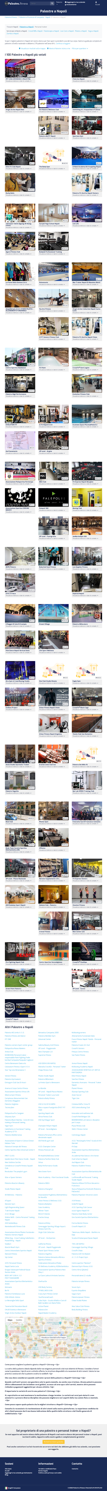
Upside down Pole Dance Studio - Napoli (20, 1159)
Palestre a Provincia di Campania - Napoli (34, 17)
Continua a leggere (63, 43)
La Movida (42, 1088)
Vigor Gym (9, 1126)
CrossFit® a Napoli (35, 31)
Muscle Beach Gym (12, 1247)
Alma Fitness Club (45, 1117)
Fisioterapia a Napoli (51, 31)
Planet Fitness (77, 1088)
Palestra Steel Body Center (82, 1214)
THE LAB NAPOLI (78, 1244)
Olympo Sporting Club (80, 1092)
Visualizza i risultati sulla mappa (32, 48)
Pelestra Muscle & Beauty (14, 1183)
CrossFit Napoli (12, 1019)
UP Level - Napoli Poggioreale (49, 1247)
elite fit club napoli (13, 167)
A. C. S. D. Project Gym (80, 1257)
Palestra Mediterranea (13, 1135)
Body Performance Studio (48, 1166)
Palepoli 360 (43, 508)
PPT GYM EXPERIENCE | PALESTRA (18, 79)
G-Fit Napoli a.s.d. (46, 425)
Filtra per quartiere (79, 48)
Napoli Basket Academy (47, 1313)
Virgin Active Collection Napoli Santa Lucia (86, 310)
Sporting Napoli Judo (46, 1113)
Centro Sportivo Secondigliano (50, 962)
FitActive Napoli (79, 79)
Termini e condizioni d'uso (47, 1469)
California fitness (44, 1244)
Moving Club (77, 508)
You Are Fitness (45, 309)
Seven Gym (76, 1287)
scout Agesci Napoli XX (80, 1211)
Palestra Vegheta (11, 1104)
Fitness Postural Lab (46, 1150)
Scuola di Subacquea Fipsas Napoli (85, 1238)
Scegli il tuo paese (13, 1488)
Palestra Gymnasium (13, 1079)
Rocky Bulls (10, 193)
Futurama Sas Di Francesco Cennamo (86, 822)
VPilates (42, 848)
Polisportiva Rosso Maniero (15, 1048)
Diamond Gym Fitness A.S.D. (82, 1266)
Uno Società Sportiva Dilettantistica (85, 1217)
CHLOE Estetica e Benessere (15, 1310)
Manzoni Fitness (11, 1254)
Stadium (8, 1244)
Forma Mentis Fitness (80, 1223)
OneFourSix (42, 1281)
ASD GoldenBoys (11, 1223)
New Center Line (79, 932)
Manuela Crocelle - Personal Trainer (52, 1067)
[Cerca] (52, 3)
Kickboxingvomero (79, 1033)
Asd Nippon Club (78, 1162)
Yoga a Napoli (93, 31)
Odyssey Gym (10, 1117)
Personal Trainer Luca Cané (48, 1095)
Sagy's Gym (76, 1294)
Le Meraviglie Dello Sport (14, 1300)
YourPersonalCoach (45, 1297)
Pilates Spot (43, 822)
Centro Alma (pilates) (80, 1270)
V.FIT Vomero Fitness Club (49, 337)
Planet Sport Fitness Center (48, 1251)
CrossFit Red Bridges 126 (81, 1117)
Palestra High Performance (16, 394)
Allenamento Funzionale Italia (83, 1036)
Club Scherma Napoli (80, 1159)
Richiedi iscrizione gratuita (53, 1442)
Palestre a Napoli (27, 27)
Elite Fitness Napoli (79, 1076)
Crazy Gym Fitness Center (48, 1294)
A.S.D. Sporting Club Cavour (82, 1207)
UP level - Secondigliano (47, 1129)
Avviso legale (43, 1471)
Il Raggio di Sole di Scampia (16, 624)
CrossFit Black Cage (81, 708)
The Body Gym (44, 167)
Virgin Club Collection (46, 1232)
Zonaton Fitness (79, 905)
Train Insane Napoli (12, 1211)
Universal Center (44, 1039)
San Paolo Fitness (78, 1055)
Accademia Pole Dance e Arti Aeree (85, 1156)
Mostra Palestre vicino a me (59, 48)
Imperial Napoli (78, 594)
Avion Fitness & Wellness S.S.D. (50, 1201)
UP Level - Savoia (79, 989)
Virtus (40, 1162)
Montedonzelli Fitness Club (15, 1226)
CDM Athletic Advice (12, 1297)
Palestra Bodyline (45, 1204)
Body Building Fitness (80, 1310)
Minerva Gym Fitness (13, 1095)
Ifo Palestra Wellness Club (49, 110)
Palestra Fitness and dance (15, 1036)
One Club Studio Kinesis (48, 681)
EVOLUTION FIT (11, 425)
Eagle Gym (77, 681)
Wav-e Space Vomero (13, 1177)
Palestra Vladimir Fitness (81, 1166)
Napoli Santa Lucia (12, 1266)
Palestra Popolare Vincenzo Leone (85, 1195)
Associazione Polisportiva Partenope (19, 482)
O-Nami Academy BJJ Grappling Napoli (87, 167)
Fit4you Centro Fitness (80, 1052)
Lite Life (76, 224)
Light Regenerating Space (14, 1207)
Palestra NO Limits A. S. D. (14, 1033)
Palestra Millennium (46, 1079)
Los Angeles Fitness (80, 567)
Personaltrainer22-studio (81, 1275)
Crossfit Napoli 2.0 (79, 1226)
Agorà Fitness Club (13, 252)
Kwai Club (9, 822)
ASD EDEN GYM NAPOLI (47, 1063)
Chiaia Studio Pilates (79, 1300)
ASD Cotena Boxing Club (81, 1107)
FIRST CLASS (9, 1156)
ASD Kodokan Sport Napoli (15, 905)
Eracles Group (43, 1217)
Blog (6, 1475)
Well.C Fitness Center (80, 1129)
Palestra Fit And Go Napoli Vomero (86, 193)
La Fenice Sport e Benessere (49, 1082)
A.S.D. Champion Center (47, 1146)
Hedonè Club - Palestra (47, 905)
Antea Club (9, 1052)
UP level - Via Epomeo (46, 1238)
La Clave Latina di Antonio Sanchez (51, 1275)
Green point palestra (13, 989)
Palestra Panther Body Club (48, 1159)
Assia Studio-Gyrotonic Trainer (17, 765)
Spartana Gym (78, 136)
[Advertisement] (53, 73)
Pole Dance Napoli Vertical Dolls (18, 651)
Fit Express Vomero (80, 879)
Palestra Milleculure (80, 624)
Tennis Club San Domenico (82, 734)
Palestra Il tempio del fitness (16, 1146)
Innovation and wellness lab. (82, 1113)
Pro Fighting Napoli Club (15, 962)
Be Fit (7, 1290)
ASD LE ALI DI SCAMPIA (46, 1104)
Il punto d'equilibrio (79, 1290)
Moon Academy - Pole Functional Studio (53, 1177)
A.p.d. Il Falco (11, 594)
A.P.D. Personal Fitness (13, 1263)
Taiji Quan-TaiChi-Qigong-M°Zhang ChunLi (18, 225)
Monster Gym (10, 1204)
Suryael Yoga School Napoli (49, 224)
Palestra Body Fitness (46, 1098)
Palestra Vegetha (45, 1254)
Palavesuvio (43, 283)
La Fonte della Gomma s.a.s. (16, 283)
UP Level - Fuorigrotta (47, 536)
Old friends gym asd (46, 1141)
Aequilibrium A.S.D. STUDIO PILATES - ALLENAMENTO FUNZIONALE (20, 310)
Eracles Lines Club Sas (47, 765)
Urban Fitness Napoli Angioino (50, 734)
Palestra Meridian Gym (46, 1036)
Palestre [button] (59, 2)
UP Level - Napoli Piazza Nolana (50, 1092)
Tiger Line (75, 1098)
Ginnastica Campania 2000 (48, 1033)
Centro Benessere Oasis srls (15, 1063)
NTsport (8, 1201)
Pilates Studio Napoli (46, 1076)
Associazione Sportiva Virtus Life (17, 1092)
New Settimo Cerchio (13, 1162)
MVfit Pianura (11, 567)
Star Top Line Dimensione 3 (15, 1070)
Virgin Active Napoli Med (15, 110)
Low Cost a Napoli (67, 31)
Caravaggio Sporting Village (82, 1247)
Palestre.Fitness (11, 17)
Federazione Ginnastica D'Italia (49, 1263)
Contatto (75, 1469)
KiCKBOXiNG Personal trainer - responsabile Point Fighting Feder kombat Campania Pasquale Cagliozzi (19, 1057)
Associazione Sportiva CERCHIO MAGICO (17, 509)
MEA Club (42, 482)
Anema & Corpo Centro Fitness (16, 1088)
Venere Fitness (10, 1076)
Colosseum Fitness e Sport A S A (17, 1067)
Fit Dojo (74, 1146)
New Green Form (44, 1171)
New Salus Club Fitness (80, 1306)
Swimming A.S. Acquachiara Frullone (86, 110)
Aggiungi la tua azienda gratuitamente (75, 3)
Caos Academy (44, 1207)
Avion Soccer (77, 1095)
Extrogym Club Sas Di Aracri (15, 1082)
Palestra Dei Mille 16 (80, 765)
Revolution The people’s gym (16, 1171)
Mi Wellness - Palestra (13, 1195)
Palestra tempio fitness (81, 1281)
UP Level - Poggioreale (47, 1048)
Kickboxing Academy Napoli (82, 1067)
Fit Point (42, 368)
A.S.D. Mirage (10, 1214)
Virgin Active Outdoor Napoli (15, 1313)
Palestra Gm (43, 1310)
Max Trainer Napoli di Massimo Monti (86, 283)
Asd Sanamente (11, 451)
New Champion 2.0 (45, 1052)
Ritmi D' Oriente (44, 1214)
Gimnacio (8, 1287)
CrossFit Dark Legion (81, 368)
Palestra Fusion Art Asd (81, 1045)
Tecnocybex (9, 1107)
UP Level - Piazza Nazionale (16, 879)
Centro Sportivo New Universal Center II (19, 1150)
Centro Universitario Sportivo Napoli (18, 1251)
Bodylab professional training (50, 252)
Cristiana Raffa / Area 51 (81, 1104)
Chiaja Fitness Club (45, 1070)
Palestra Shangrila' (45, 1189)
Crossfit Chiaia (77, 1251)
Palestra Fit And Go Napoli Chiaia (85, 337)
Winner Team (43, 1211)
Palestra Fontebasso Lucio (15, 1294)
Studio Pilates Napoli (12, 1189)
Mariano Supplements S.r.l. (49, 879)
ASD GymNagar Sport (46, 1120)
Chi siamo (8, 1469)
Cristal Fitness (44, 932)
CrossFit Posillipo (80, 962)
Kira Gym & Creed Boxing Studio (17, 681)
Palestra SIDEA (44, 1183)
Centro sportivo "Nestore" (81, 1263)
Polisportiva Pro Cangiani (14, 1113)
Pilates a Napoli (81, 31)
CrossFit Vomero (78, 1048)
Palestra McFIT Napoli (47, 136)
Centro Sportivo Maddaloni (16, 368)
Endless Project (11, 708)
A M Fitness (76, 1201)
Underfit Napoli (77, 1204)
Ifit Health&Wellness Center (48, 1156)
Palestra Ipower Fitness (81, 1297)
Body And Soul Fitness (47, 567)
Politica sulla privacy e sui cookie (50, 1473)
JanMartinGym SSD (80, 536)
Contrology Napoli (78, 1135)
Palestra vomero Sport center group (18, 1045)
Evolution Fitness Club (81, 394)
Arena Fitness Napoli (79, 1063)
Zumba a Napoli (13, 33)
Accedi (97, 5)
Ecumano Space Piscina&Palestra (85, 425)
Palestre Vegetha (12, 791)
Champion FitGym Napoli (47, 1126)
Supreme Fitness (44, 1055)
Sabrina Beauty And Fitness (48, 1045)
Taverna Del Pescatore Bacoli (16, 1306)
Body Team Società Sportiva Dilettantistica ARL (16, 849)
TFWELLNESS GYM (45, 1290)
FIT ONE (8, 1039)
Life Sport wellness (46, 651)
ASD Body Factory (45, 1287)
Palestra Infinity (44, 1223)
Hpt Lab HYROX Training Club (83, 791)
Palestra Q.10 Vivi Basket (81, 1254)
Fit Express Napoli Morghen (83, 482)
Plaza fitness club (78, 1126)
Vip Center (9, 1257)
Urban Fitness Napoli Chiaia (49, 708)
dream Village (44, 624)
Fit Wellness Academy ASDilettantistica (53, 1266)
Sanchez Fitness (78, 1079)
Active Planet (43, 1306)
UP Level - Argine (45, 451)
